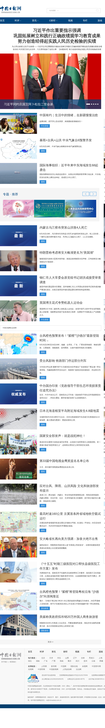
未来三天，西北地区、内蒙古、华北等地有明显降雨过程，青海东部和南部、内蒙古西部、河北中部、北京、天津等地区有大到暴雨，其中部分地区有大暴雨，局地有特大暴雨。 (70, 498)
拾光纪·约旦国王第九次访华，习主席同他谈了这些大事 (35, 49)
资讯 (34, 20)
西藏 (101, 661)
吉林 (83, 658)
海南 (61, 661)
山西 (67, 658)
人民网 (44, 666)
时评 (17, 20)
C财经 (52, 20)
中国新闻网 (53, 669)
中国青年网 (96, 666)
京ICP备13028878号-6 (96, 679)
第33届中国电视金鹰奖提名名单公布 (64, 461)
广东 (46, 661)
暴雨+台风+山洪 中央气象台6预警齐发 (66, 140)
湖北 (30, 661)
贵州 (85, 661)
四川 (77, 661)
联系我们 (13, 662)
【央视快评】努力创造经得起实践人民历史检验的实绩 (79, 49)
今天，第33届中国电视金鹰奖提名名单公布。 (58, 467)
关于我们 (4, 662)
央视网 (84, 666)
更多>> (50, 642)
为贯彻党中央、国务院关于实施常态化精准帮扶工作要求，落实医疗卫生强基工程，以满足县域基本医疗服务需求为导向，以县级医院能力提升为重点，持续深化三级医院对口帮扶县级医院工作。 (70, 576)
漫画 (100, 20)
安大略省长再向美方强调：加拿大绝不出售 (69, 539)
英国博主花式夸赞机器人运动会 (61, 302)
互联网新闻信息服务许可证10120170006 (73, 675)
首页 (2, 20)
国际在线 (74, 666)
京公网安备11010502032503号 (53, 679)
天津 (51, 658)
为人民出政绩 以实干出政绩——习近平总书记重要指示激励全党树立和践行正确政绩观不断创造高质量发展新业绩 (57, 46)
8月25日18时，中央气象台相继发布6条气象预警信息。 (61, 146)
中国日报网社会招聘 (10, 328)
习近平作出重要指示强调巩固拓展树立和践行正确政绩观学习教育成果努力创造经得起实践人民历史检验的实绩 (57, 36)
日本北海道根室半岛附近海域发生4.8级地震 (69, 410)
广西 (53, 661)
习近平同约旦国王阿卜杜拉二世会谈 (28, 104)
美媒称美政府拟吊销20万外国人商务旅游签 (69, 616)
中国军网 (41, 669)
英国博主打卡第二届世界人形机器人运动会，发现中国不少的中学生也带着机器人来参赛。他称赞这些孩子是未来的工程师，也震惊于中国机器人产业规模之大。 (70, 312)
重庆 (69, 661)
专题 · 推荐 (10, 194)
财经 (65, 652)
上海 (100, 658)
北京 (43, 658)
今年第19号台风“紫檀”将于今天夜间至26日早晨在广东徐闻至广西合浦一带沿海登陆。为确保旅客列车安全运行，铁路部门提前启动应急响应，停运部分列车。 (70, 370)
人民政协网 (67, 669)
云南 (93, 661)
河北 (59, 658)
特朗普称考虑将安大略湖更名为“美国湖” (67, 252)
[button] (88, 104)
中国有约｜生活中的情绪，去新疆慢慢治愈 (69, 115)
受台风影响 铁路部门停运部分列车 (63, 360)
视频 (70, 20)
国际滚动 (44, 631)
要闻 (43, 151)
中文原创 (44, 126)
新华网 (53, 666)
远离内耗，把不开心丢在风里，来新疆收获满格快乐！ (61, 121)
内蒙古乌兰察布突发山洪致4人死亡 (63, 227)
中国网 (63, 666)
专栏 (85, 20)
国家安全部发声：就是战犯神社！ (63, 436)
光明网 (30, 669)
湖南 (38, 661)
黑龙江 (91, 658)
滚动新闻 (44, 608)
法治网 (78, 669)
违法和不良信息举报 (49, 675)
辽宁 (75, 658)
